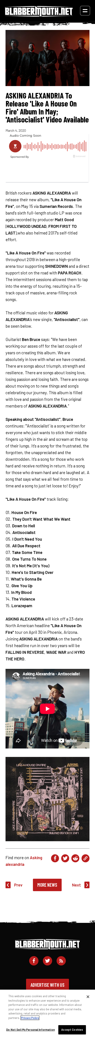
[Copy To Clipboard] (85, 858)
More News (47, 885)
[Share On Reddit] (75, 858)
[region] (47, 1014)
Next (76, 884)
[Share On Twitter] (65, 858)
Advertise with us (47, 985)
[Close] (88, 997)
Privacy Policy (30, 1018)
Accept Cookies (72, 1029)
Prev (18, 884)
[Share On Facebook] (55, 858)
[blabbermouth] (39, 15)
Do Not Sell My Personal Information (30, 1029)
